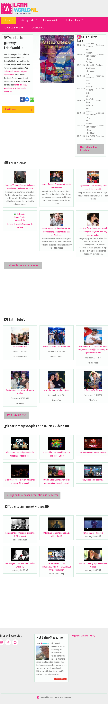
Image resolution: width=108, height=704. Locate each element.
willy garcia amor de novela (93, 480)
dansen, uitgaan (20, 71)
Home (7, 20)
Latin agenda (27, 20)
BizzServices (66, 697)
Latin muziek (50, 20)
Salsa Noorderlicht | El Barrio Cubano (56, 346)
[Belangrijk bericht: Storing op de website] (20, 217)
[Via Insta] (15, 642)
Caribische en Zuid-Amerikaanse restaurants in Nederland (16, 88)
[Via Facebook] (8, 642)
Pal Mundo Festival (20, 346)
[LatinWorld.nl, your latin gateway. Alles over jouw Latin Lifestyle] (38, 697)
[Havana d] (20, 177)
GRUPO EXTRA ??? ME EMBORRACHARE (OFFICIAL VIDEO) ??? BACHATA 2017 (56, 566)
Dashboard (38, 27)
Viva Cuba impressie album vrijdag (56, 390)
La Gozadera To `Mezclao (93, 390)
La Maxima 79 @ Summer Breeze (93, 452)
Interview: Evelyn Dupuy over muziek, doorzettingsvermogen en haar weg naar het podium (93, 231)
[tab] (18, 109)
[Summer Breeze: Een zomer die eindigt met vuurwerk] (56, 176)
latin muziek (8, 71)
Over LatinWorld (13, 27)
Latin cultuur (73, 20)
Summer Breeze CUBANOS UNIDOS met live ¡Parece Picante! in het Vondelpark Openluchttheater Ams (93, 349)
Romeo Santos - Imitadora (93, 533)
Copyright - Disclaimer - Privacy (83, 636)
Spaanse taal (9, 74)
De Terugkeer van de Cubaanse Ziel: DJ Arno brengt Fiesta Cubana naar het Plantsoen (56, 231)
